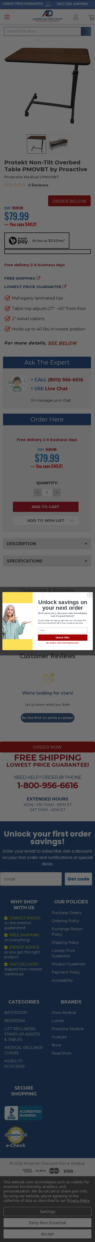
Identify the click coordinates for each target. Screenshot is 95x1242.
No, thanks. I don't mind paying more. (62, 643)
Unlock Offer (62, 637)
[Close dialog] (90, 595)
